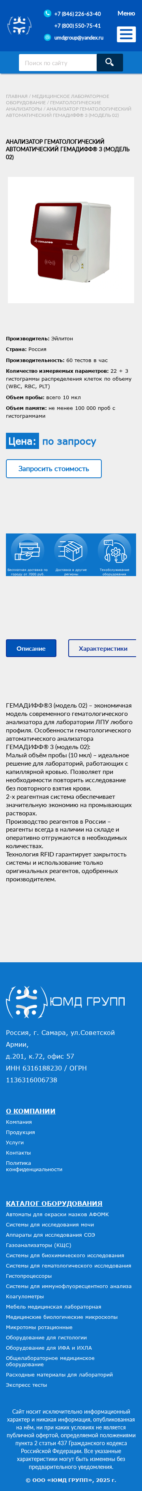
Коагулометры (25, 1296)
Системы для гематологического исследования (68, 1265)
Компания (19, 1122)
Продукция (20, 1132)
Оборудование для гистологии (46, 1337)
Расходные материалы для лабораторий (59, 1374)
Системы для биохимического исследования (65, 1255)
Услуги (15, 1142)
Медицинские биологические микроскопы (62, 1317)
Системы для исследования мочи (50, 1224)
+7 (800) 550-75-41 (77, 26)
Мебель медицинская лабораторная (53, 1306)
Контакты (18, 1152)
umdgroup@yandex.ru (78, 37)
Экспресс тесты (26, 1385)
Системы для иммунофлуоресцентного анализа (69, 1286)
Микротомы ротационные (39, 1327)
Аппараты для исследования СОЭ (50, 1235)
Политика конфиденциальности (34, 1166)
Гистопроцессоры (29, 1276)
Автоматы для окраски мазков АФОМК (57, 1214)
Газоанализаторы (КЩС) (38, 1245)
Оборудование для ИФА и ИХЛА (49, 1348)
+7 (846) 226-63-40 (77, 14)
